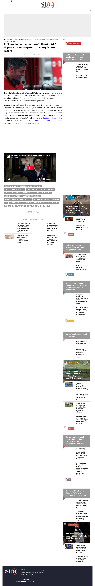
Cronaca (17, 11)
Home (5, 11)
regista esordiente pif (37, 206)
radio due (10, 206)
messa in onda (44, 193)
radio (55, 203)
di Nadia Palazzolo (10, 55)
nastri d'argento (31, 196)
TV (48, 11)
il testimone (47, 189)
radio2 (20, 206)
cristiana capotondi (30, 186)
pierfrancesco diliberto (46, 199)
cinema (28, 93)
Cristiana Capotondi (51, 118)
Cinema (71, 11)
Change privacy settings (25, 581)
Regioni (10, 11)
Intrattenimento (56, 11)
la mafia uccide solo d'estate (20, 193)
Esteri (23, 11)
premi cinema (16, 203)
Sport (76, 11)
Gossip (44, 11)
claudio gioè (11, 186)
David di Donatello (41, 121)
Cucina (82, 11)
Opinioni (88, 11)
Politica (37, 11)
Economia (30, 11)
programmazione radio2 (37, 203)
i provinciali (33, 189)
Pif (6, 203)
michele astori (12, 196)
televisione (16, 93)
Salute (65, 11)
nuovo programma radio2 (18, 199)
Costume (9, 39)
